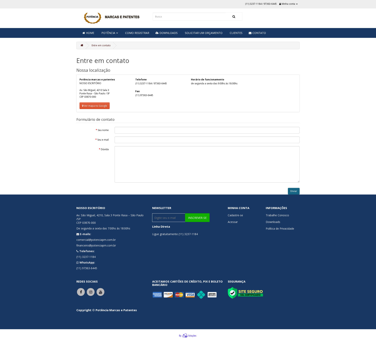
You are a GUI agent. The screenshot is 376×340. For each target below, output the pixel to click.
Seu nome (103, 130)
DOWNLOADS (168, 33)
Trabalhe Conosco (277, 215)
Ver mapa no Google (95, 105)
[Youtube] (100, 292)
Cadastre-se (235, 215)
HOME (90, 33)
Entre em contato (101, 45)
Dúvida (105, 149)
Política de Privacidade (280, 228)
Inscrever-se (197, 218)
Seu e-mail (103, 139)
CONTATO (259, 33)
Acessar (233, 222)
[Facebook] (81, 292)
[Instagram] (91, 292)
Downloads (273, 222)
